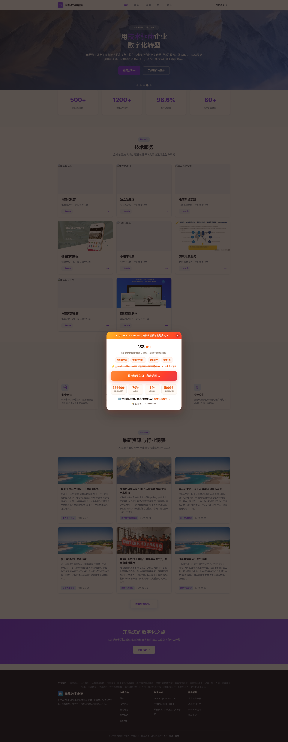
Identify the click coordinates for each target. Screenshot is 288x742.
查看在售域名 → (162, 398)
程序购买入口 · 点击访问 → (144, 376)
